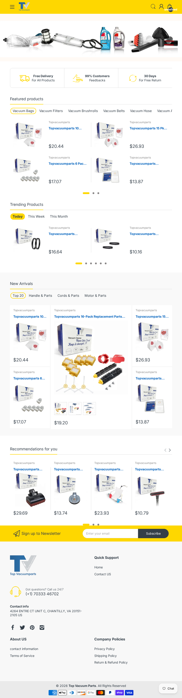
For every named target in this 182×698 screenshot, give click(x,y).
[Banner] (91, 37)
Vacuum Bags (23, 111)
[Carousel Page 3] (98, 193)
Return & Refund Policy (111, 662)
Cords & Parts (68, 295)
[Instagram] (42, 627)
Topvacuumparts (59, 122)
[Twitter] (22, 627)
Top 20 (18, 295)
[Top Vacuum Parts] (24, 9)
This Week (36, 216)
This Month (59, 216)
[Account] (161, 7)
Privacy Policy (104, 649)
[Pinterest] (32, 627)
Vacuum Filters (51, 111)
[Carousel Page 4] (96, 263)
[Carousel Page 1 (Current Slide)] (86, 193)
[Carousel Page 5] (101, 263)
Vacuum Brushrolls (83, 111)
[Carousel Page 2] (93, 193)
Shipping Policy (105, 656)
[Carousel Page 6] (106, 263)
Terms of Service (22, 656)
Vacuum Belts (114, 111)
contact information (24, 649)
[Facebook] (12, 627)
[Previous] (170, 450)
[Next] (165, 450)
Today (18, 216)
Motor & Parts (95, 295)
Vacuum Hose (141, 111)
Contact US (102, 574)
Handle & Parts (40, 295)
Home (98, 567)
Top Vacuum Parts (82, 686)
